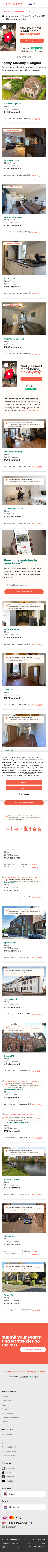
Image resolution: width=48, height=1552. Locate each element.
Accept (24, 782)
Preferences (24, 794)
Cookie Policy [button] (28, 773)
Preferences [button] (37, 775)
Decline (24, 788)
